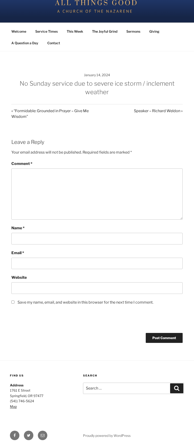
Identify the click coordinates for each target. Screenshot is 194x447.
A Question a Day (24, 43)
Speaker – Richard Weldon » (158, 111)
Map (13, 406)
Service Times (46, 31)
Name (18, 228)
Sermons (133, 31)
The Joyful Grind (104, 31)
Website (19, 277)
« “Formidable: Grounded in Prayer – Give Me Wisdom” (50, 114)
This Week (75, 31)
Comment (21, 163)
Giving (154, 31)
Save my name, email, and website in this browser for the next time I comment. (85, 302)
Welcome (18, 31)
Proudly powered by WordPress (107, 436)
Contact (53, 43)
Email (17, 253)
